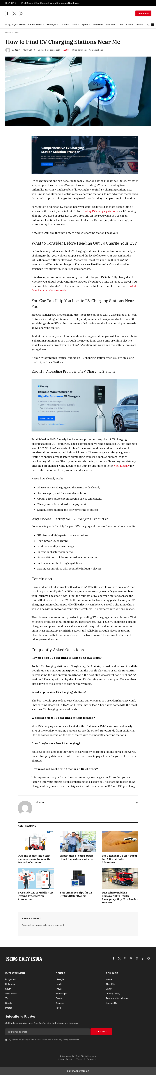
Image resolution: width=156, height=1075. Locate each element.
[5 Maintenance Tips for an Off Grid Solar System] (78, 878)
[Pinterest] (8, 162)
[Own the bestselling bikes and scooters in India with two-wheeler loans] (36, 841)
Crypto (129, 24)
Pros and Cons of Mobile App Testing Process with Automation (35, 896)
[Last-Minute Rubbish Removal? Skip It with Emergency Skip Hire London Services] (120, 878)
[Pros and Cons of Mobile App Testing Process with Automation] (36, 878)
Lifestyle (51, 24)
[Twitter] (8, 148)
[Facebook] (8, 141)
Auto (74, 24)
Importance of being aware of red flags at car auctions (76, 857)
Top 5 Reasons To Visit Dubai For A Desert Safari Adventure (119, 859)
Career (64, 24)
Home (22, 24)
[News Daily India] (81, 13)
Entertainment (35, 24)
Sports (85, 24)
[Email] (8, 169)
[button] (148, 24)
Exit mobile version (78, 1070)
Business (110, 24)
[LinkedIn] (8, 155)
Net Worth (98, 24)
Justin (17, 50)
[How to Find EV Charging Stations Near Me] (78, 91)
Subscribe (143, 13)
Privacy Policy (61, 1040)
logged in (40, 925)
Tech (120, 24)
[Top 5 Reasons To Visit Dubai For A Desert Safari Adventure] (120, 841)
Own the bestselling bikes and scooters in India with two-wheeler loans (34, 859)
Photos (139, 24)
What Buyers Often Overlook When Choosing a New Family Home (51, 3)
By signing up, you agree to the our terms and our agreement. (43, 1040)
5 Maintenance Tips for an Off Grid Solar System (76, 894)
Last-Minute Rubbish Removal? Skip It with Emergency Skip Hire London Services (120, 897)
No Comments (80, 50)
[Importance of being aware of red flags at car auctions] (78, 841)
